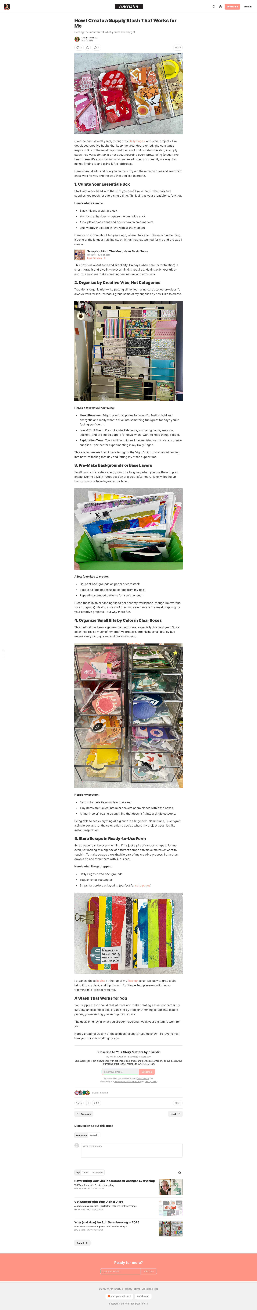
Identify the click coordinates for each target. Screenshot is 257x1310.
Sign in (248, 6)
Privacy (128, 1288)
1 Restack (104, 1092)
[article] (128, 1187)
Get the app (143, 1296)
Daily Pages (137, 141)
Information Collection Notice (128, 1081)
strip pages (142, 885)
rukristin (91, 255)
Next (173, 1113)
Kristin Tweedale (90, 38)
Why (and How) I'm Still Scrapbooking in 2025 (106, 1222)
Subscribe (232, 6)
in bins (100, 980)
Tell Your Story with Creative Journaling (94, 1185)
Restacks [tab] (94, 1135)
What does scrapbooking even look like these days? (100, 1226)
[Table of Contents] (3, 655)
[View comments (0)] (88, 48)
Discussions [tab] (97, 1172)
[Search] (214, 7)
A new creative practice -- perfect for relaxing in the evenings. (105, 1205)
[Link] (70, 184)
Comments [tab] (81, 1135)
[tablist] (87, 1135)
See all (80, 1243)
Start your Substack (121, 1296)
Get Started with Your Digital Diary (98, 1201)
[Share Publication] (220, 7)
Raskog (133, 980)
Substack (113, 1303)
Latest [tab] (86, 1172)
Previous (86, 1113)
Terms (137, 1288)
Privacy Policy (151, 1081)
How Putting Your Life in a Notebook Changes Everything (114, 1181)
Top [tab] (78, 1172)
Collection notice (150, 1288)
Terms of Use (143, 1078)
